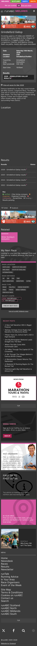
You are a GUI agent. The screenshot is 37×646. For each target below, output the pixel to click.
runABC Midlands (10, 611)
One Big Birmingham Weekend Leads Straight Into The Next (18, 341)
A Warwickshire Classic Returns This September (18, 360)
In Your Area (8, 579)
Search (5, 601)
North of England (19, 267)
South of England (18, 269)
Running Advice (9, 576)
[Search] (23, 631)
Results (5, 566)
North (25, 1)
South (33, 1)
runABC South (9, 613)
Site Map (6, 589)
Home (4, 558)
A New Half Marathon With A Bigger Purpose (18, 326)
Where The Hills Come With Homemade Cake (15, 346)
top (18, 406)
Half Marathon (8, 281)
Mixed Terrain (21, 289)
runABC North (9, 608)
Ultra (28, 281)
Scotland (16, 1)
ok (19, 5)
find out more (26, 5)
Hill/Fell (12, 287)
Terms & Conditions (12, 592)
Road (4, 287)
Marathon (20, 281)
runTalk (5, 573)
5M (8, 278)
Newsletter (7, 569)
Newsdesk (7, 561)
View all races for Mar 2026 (13, 85)
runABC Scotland (10, 605)
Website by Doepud (8, 643)
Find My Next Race (10, 306)
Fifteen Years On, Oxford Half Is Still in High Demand (19, 336)
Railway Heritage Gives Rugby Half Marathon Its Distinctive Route (18, 331)
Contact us (7, 598)
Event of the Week (11, 585)
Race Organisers (10, 582)
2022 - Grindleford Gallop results (13, 185)
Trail (4, 289)
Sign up (7, 436)
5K (3, 278)
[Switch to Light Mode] (33, 631)
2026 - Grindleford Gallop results (16, 77)
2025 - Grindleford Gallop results (13, 175)
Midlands (5, 1)
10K (13, 278)
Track (11, 289)
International (8, 272)
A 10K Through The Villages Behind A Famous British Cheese (18, 355)
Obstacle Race (8, 292)
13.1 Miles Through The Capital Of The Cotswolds (19, 350)
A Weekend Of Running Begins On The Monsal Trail (19, 365)
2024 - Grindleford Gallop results (13, 180)
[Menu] (34, 11)
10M (18, 278)
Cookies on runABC (12, 595)
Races (4, 563)
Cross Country (23, 287)
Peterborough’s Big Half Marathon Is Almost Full (18, 370)
